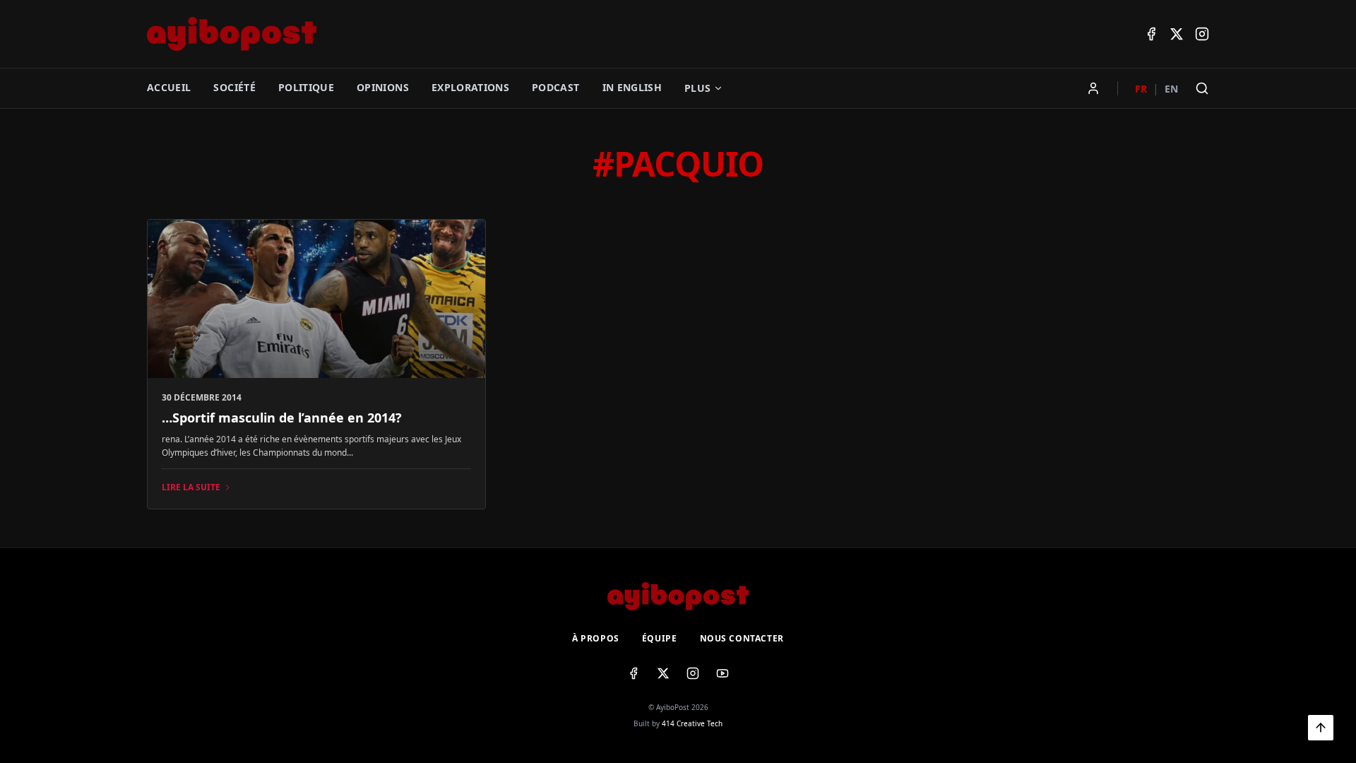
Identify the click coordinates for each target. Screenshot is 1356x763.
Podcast (555, 87)
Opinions (383, 87)
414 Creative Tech (692, 723)
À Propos (595, 638)
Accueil (169, 87)
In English (632, 87)
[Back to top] (1320, 727)
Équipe (659, 638)
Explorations (470, 87)
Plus (697, 88)
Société (234, 87)
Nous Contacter (742, 638)
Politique (306, 87)
